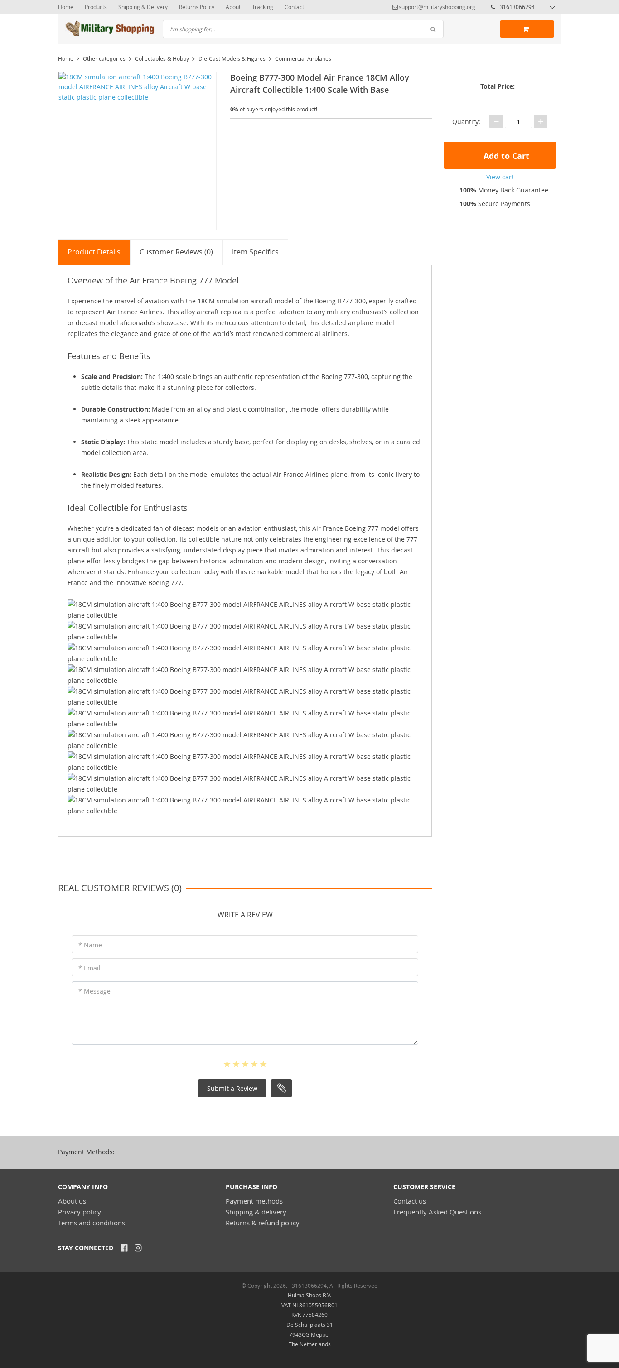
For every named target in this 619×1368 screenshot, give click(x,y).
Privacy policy (79, 1211)
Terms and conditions (91, 1222)
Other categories (104, 58)
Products (96, 6)
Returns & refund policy (263, 1222)
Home (65, 6)
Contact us (409, 1200)
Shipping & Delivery (143, 6)
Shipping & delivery (256, 1211)
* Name (90, 945)
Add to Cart (505, 156)
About (233, 6)
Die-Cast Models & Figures (232, 58)
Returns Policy (196, 6)
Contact (294, 6)
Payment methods (254, 1200)
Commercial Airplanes (303, 58)
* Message (94, 991)
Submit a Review (232, 1088)
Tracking (262, 6)
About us (72, 1200)
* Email (89, 968)
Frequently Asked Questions (437, 1211)
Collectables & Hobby (162, 58)
